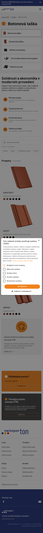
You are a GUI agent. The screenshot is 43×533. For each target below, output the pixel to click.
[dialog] (21, 266)
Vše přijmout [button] (22, 286)
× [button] (38, 240)
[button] (21, 291)
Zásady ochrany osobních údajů (22, 261)
